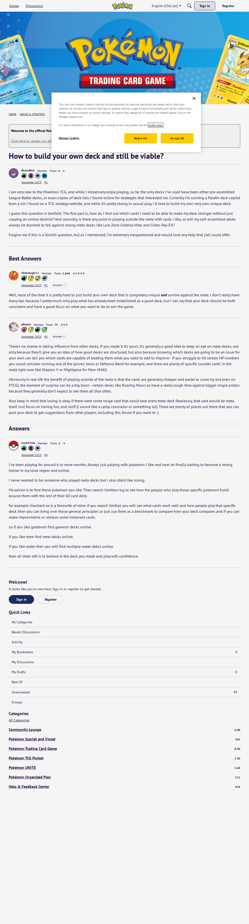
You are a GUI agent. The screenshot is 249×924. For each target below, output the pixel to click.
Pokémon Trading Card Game (124, 748)
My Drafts (124, 672)
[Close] (194, 98)
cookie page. (155, 125)
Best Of (17, 682)
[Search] (189, 5)
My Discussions (23, 662)
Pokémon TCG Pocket (124, 758)
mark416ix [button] (28, 443)
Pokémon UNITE (124, 767)
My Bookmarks (124, 652)
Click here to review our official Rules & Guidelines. (49, 141)
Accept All (177, 138)
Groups (17, 702)
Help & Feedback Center (124, 786)
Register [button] (51, 599)
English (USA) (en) (165, 6)
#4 (46, 455)
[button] (13, 173)
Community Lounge (124, 729)
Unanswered (124, 692)
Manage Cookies (69, 138)
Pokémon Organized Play (124, 777)
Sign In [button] (21, 599)
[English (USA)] (122, 6)
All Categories (22, 622)
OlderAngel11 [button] (30, 273)
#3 (46, 336)
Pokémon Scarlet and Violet (124, 739)
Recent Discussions (26, 632)
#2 (46, 285)
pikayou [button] (26, 324)
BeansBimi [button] (28, 170)
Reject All (140, 138)
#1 (46, 182)
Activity (17, 642)
